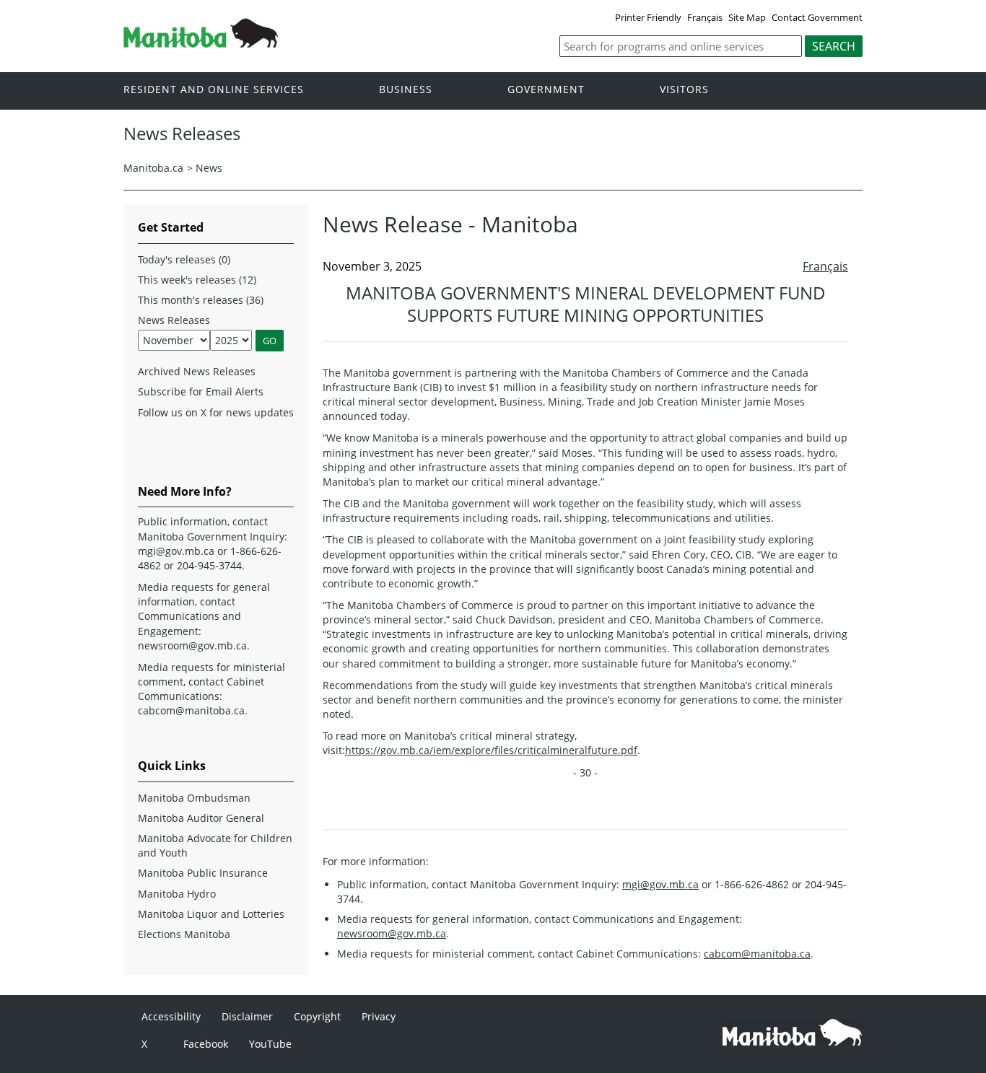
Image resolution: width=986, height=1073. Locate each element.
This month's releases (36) (200, 300)
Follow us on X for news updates (216, 412)
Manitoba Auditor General (201, 818)
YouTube (270, 1044)
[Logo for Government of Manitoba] (200, 43)
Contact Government (817, 17)
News (209, 168)
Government (546, 90)
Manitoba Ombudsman (194, 798)
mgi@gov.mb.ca (660, 884)
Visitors (684, 90)
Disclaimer (247, 1016)
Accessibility (171, 1016)
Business (405, 90)
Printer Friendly (648, 17)
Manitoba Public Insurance (203, 873)
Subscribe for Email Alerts (200, 391)
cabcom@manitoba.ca (757, 953)
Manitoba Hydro (177, 894)
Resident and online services (213, 90)
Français (705, 17)
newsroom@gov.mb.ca (391, 933)
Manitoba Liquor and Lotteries (211, 914)
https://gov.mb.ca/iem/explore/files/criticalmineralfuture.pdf (491, 750)
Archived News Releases (197, 371)
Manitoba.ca (153, 168)
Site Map (747, 17)
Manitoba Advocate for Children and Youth (215, 845)
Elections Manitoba (184, 934)
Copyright (317, 1016)
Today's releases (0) (184, 259)
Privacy (379, 1016)
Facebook (205, 1044)
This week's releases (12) (197, 279)
